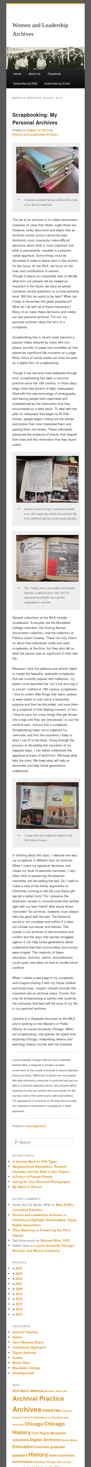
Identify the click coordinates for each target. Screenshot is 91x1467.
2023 (19, 1273)
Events (17, 1357)
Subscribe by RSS (25, 83)
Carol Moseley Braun (28, 1342)
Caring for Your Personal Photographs (41, 1181)
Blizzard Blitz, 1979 (55, 1240)
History (38, 1454)
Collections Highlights (29, 1347)
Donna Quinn (69, 1440)
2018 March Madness (28, 1390)
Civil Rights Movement (49, 1433)
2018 (19, 1299)
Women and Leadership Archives (35, 134)
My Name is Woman (27, 1186)
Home (17, 74)
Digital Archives (24, 1352)
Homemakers (22, 1461)
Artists (17, 1337)
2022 (19, 1278)
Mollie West (21, 1362)
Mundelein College (26, 1367)
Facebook (54, 74)
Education (22, 1446)
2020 (19, 1288)
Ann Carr (61, 1391)
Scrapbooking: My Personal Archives (35, 118)
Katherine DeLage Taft (47, 1462)
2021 (19, 1283)
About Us (34, 74)
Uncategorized (35, 1126)
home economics (62, 1455)
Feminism (41, 1447)
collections (20, 1440)
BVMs (55, 1410)
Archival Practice (25, 1332)
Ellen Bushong (23, 1230)
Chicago (34, 1423)
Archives (26, 1409)
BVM (46, 1410)
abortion (49, 1391)
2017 (19, 1304)
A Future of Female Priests (32, 1176)
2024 (19, 1268)
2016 (19, 1309)
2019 (19, 1294)
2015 (19, 1314)
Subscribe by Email (57, 83)
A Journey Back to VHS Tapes (34, 1161)
